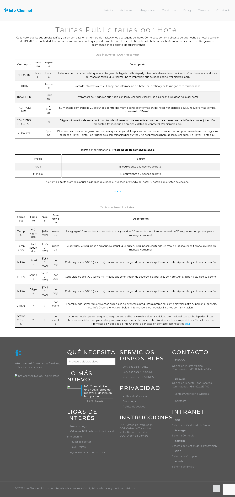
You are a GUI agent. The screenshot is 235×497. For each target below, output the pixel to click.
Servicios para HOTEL (135, 366)
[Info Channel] (18, 10)
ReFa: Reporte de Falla (133, 432)
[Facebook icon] (205, 488)
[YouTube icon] (208, 488)
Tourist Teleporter (80, 441)
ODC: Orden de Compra (134, 435)
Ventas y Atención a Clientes (191, 393)
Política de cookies (134, 406)
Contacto (180, 400)
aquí (187, 323)
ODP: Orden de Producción (136, 424)
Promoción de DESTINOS (138, 377)
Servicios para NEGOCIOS (138, 371)
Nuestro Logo (78, 426)
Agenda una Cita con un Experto (89, 452)
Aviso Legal (129, 401)
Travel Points (78, 447)
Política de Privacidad (135, 396)
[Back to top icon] (216, 488)
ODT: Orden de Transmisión (136, 428)
